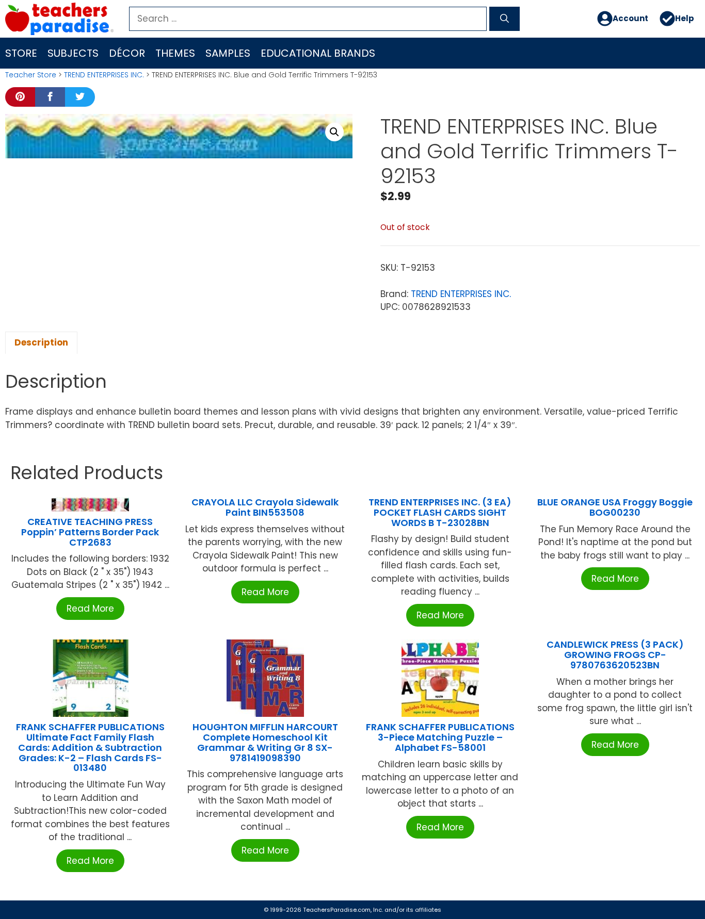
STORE (21, 53)
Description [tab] (41, 342)
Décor (127, 53)
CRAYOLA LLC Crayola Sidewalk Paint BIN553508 (265, 507)
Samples (227, 53)
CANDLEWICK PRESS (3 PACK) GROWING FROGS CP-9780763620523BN (615, 654)
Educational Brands (318, 53)
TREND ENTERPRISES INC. (104, 75)
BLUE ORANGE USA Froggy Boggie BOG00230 (615, 507)
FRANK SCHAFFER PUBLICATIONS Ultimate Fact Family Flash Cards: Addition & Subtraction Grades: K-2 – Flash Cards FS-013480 (90, 747)
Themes (175, 53)
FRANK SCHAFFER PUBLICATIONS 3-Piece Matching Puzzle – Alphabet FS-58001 (440, 737)
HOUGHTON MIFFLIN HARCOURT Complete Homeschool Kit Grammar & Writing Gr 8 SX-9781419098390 (265, 742)
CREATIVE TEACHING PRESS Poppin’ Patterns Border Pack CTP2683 (90, 532)
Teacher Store (30, 75)
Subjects (73, 53)
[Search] (504, 19)
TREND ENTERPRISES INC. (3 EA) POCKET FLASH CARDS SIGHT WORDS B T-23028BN (439, 512)
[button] (334, 132)
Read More (90, 608)
